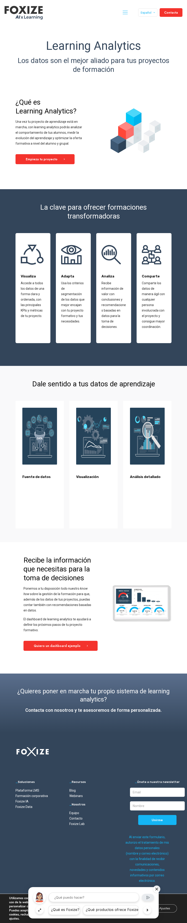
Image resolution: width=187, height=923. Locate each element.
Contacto (76, 818)
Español (146, 12)
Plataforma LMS (27, 790)
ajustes (14, 919)
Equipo (74, 813)
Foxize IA (22, 801)
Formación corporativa (32, 796)
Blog (72, 790)
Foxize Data (24, 807)
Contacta (171, 12)
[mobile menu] (125, 12)
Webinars (76, 796)
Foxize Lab (77, 824)
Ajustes (164, 908)
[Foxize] (24, 12)
